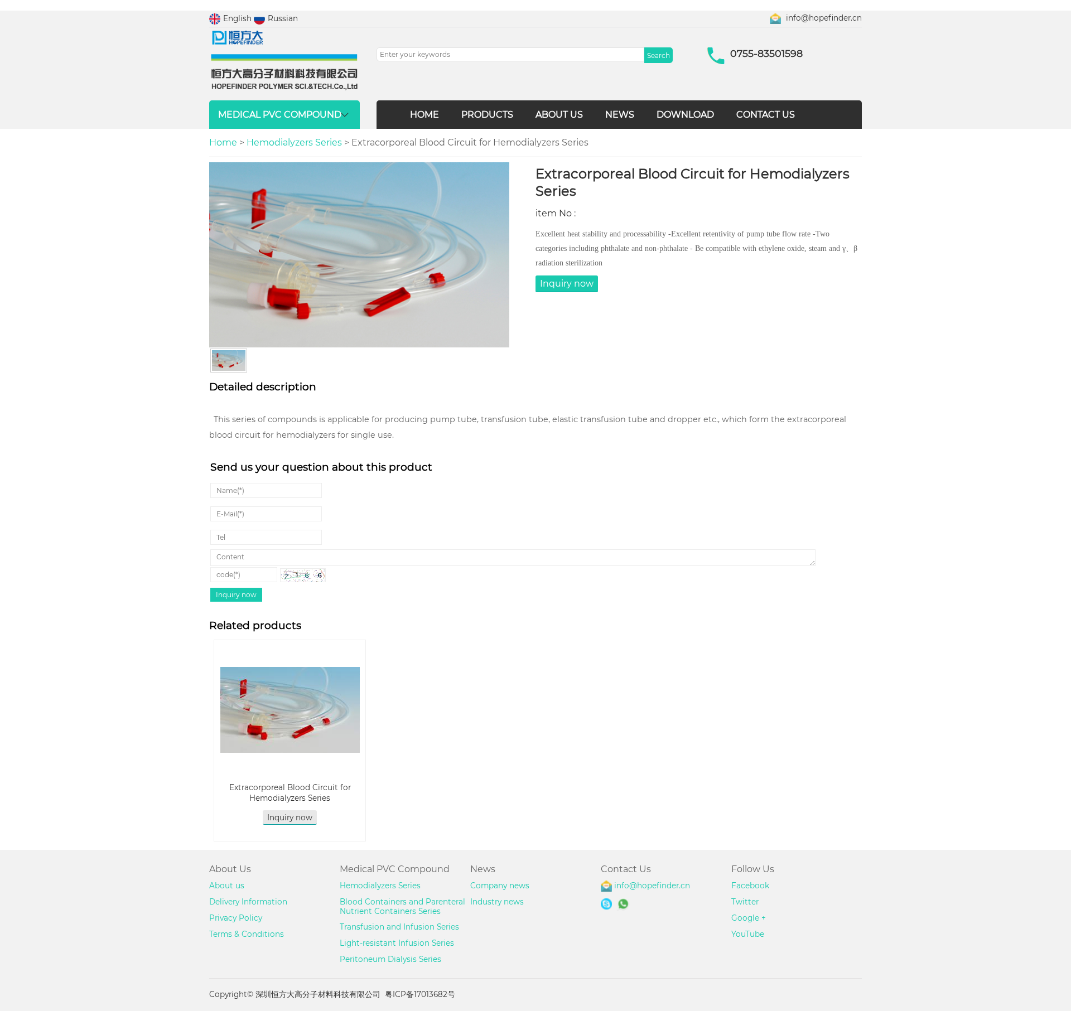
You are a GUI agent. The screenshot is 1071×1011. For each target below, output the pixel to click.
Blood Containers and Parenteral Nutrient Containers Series (402, 906)
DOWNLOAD (685, 114)
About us (226, 885)
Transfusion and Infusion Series (399, 926)
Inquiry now (567, 283)
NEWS (619, 114)
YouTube (747, 934)
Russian (283, 18)
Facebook (750, 885)
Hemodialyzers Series (294, 142)
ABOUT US (559, 114)
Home (223, 142)
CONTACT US (765, 114)
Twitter (745, 901)
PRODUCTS (487, 114)
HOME (424, 114)
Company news (499, 885)
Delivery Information (248, 901)
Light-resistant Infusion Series (397, 943)
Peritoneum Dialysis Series (390, 959)
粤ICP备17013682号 (420, 994)
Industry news (497, 901)
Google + (748, 917)
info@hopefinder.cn (824, 17)
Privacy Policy (235, 917)
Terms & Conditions (246, 934)
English (237, 18)
